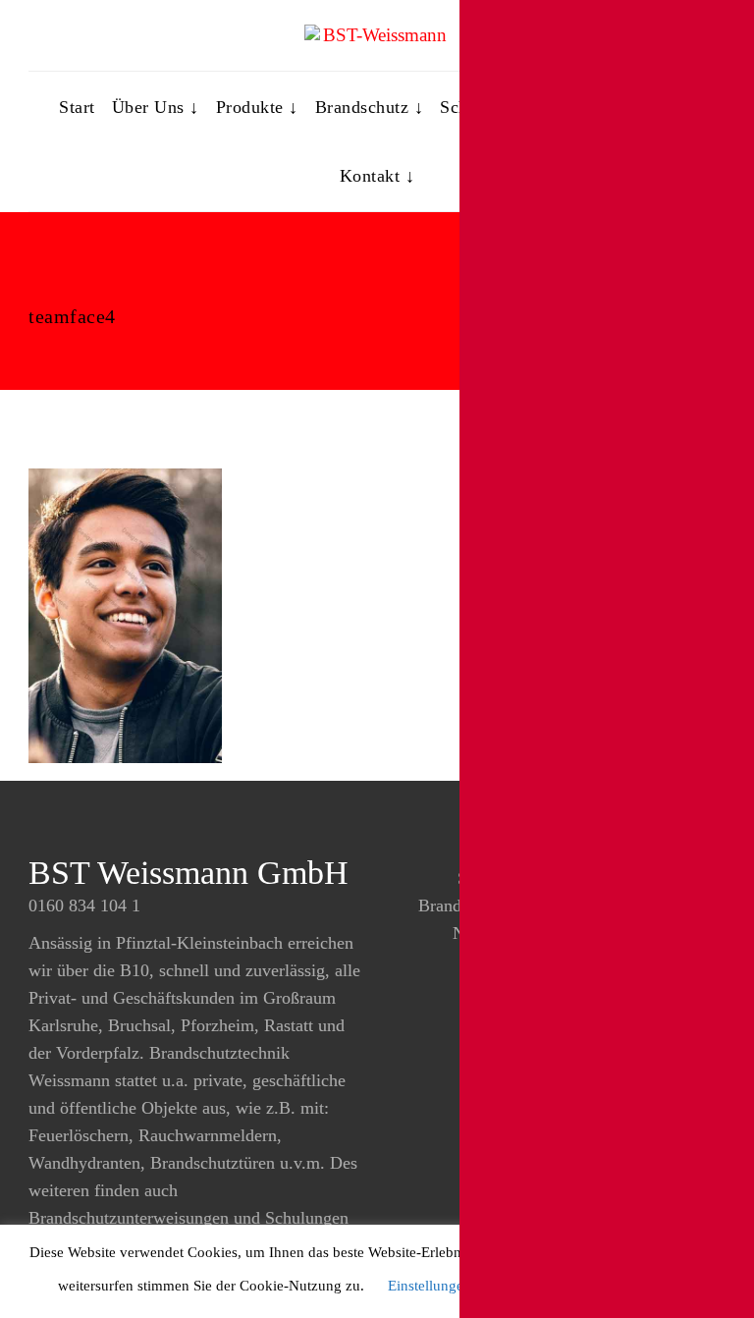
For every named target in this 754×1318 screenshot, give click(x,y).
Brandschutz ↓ (369, 107)
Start (77, 107)
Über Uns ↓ (155, 107)
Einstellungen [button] (429, 1285)
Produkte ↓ (257, 107)
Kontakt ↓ (377, 176)
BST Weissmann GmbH (188, 872)
